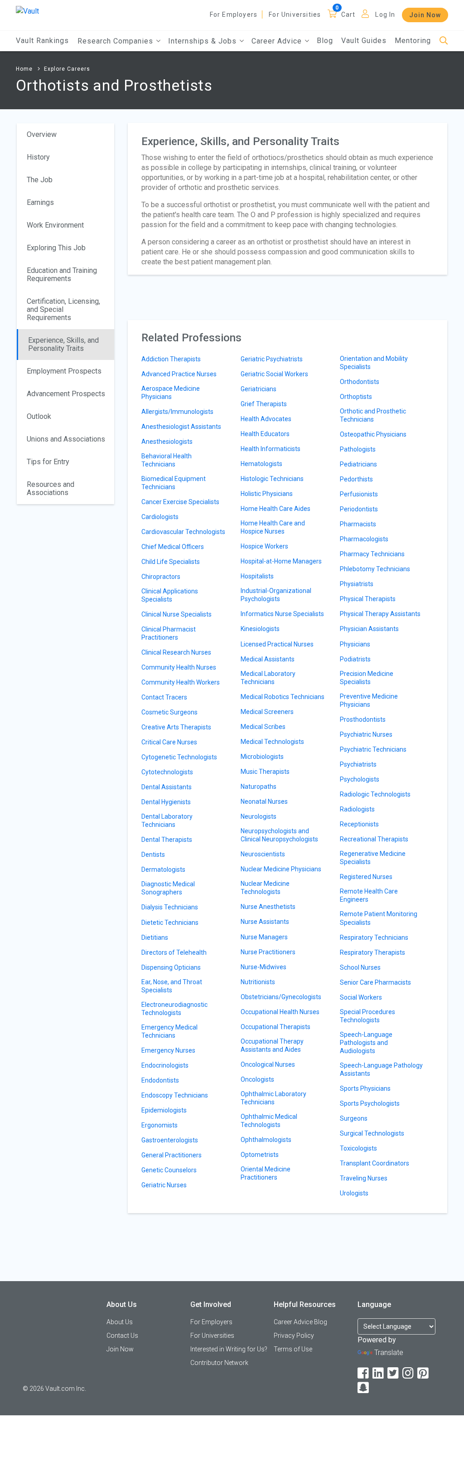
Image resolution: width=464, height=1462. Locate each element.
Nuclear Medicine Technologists (265, 887)
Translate (388, 1352)
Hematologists (261, 463)
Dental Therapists (166, 839)
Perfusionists (359, 494)
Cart (348, 14)
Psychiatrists (358, 764)
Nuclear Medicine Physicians (281, 869)
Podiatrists (355, 659)
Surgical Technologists (372, 1133)
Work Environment (55, 225)
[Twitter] (393, 1373)
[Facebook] (364, 1373)
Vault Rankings (42, 40)
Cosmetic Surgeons (169, 712)
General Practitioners (171, 1155)
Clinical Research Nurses (176, 652)
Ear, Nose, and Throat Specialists (171, 986)
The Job (40, 179)
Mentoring (413, 40)
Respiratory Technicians (374, 937)
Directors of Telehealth (174, 952)
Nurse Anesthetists (268, 906)
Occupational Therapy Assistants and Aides (272, 1045)
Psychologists (359, 779)
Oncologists (257, 1079)
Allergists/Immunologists (177, 411)
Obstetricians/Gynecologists (281, 997)
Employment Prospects (64, 371)
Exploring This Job (56, 247)
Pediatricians (358, 464)
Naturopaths (258, 786)
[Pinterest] (423, 1373)
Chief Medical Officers (172, 546)
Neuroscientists (263, 854)
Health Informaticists (270, 448)
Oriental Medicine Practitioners (265, 1173)
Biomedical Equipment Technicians (173, 483)
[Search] (444, 41)
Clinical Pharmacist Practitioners (168, 633)
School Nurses (360, 967)
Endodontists (160, 1080)
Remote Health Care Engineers (369, 895)
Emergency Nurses (168, 1050)
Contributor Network (219, 1362)
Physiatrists (356, 584)
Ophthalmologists (266, 1139)
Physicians (355, 644)
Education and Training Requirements (62, 274)
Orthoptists (356, 396)
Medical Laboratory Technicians (268, 677)
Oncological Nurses (268, 1064)
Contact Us (122, 1335)
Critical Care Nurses (169, 742)
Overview (42, 134)
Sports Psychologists (370, 1103)
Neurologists (258, 816)
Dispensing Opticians (171, 967)
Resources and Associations (50, 488)
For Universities (295, 14)
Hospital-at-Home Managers (281, 561)
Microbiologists (262, 756)
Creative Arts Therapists (176, 727)
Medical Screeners (267, 711)
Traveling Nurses (363, 1178)
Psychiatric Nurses (366, 734)
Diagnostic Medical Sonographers (168, 888)
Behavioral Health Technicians (166, 460)
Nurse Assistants (265, 921)
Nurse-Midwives (263, 967)
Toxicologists (358, 1148)
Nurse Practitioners (268, 952)
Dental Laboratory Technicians (167, 820)
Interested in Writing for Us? (228, 1349)
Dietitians (154, 937)
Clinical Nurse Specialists (176, 614)
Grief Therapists (264, 404)
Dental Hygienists (166, 802)
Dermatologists (163, 869)
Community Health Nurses (178, 667)
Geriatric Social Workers (274, 374)
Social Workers (361, 997)
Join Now (425, 15)
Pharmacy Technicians (372, 554)
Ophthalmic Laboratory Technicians (273, 1098)
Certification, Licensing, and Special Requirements (63, 309)
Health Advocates (266, 419)
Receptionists (359, 824)
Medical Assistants (268, 659)
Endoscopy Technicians (174, 1095)
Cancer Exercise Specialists (180, 501)
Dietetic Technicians (169, 922)
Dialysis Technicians (169, 907)
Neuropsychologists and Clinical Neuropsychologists (279, 835)
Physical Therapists (368, 598)
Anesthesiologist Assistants (181, 426)
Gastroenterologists (169, 1140)
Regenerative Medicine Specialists (373, 857)
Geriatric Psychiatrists (272, 359)
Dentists (153, 854)
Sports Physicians (365, 1088)
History (38, 157)
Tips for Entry (48, 461)
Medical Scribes (263, 726)
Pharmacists (358, 524)
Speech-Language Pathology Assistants (381, 1069)
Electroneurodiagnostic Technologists (174, 1008)
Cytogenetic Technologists (179, 757)
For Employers (234, 14)
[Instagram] (408, 1373)
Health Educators (265, 433)
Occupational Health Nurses (280, 1011)
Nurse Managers (264, 937)
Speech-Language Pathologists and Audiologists (366, 1042)
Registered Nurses (366, 876)
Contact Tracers (164, 697)
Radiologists (357, 809)
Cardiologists (160, 516)
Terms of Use (293, 1349)
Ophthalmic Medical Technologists (269, 1120)
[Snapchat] (364, 1388)
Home (24, 69)
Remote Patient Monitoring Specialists (378, 918)
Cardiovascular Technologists (183, 531)
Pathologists (358, 449)
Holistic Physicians (267, 493)
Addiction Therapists (171, 359)
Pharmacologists (364, 539)
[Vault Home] (27, 10)
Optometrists (260, 1154)
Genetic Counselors (169, 1170)
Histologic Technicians (272, 478)
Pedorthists (356, 479)
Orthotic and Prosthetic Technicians (373, 415)
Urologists (354, 1193)
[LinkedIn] (378, 1373)
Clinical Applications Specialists (169, 595)
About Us (119, 1322)
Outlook (39, 416)
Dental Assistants (166, 787)
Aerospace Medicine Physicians (170, 392)
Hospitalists (257, 576)
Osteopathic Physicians (373, 434)
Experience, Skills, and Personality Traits (63, 344)
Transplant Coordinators (374, 1163)
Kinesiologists (260, 628)
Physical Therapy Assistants (380, 613)
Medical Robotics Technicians (282, 696)
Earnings (40, 202)
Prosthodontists (363, 719)
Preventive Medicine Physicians (369, 700)
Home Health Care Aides (275, 508)
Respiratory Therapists (372, 952)
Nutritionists (258, 982)
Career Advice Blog (300, 1322)
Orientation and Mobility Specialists (374, 362)
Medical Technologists (272, 741)
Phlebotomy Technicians (375, 569)
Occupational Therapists (275, 1026)
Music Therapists (265, 771)
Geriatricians (258, 389)
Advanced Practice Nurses (179, 374)
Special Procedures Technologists (367, 1016)
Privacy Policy (294, 1335)
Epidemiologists (164, 1110)
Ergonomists (159, 1125)
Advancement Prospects (66, 393)
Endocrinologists (164, 1065)
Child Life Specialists (170, 561)
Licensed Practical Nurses (277, 644)
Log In (385, 14)
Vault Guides (364, 40)
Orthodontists (359, 381)
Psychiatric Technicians (373, 749)
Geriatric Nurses (164, 1185)
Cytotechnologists (167, 772)
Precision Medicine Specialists (366, 677)
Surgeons (353, 1118)
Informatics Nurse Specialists (282, 613)
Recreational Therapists (374, 839)
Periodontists (359, 509)
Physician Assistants (369, 628)
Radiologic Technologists (375, 794)
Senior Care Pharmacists (375, 982)
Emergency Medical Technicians (169, 1031)
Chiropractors (160, 576)
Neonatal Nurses (264, 801)
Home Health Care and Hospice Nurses (273, 527)
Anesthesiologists (167, 441)
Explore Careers (67, 69)
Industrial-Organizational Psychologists (276, 594)
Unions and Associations (66, 439)
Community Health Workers (180, 682)
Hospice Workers (264, 546)
